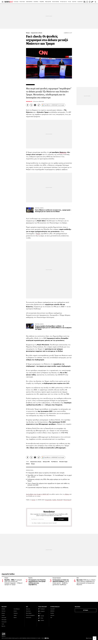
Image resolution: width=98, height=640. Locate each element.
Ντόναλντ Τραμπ (63, 461)
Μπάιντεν (63, 152)
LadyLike (52, 615)
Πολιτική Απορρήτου (30, 615)
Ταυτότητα (28, 611)
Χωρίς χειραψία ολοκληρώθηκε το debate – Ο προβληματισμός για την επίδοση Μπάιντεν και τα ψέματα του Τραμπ (53, 327)
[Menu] (3, 2)
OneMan (52, 613)
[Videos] (87, 2)
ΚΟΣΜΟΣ (36, 1)
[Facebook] (27, 105)
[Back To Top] (94, 638)
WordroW (59, 499)
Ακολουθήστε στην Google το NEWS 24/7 (37, 494)
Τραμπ (38, 233)
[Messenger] (35, 105)
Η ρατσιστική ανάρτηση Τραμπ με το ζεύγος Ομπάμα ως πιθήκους (47, 487)
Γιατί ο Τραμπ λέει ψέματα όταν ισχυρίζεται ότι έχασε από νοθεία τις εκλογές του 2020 (48, 484)
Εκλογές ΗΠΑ (46, 461)
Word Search (67, 499)
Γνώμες (3, 615)
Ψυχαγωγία (4, 621)
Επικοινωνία (28, 617)
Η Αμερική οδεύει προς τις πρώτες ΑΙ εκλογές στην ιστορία (45, 473)
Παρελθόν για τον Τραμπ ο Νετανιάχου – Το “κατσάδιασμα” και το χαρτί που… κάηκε (49, 476)
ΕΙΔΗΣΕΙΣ (80, 1)
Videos (15, 615)
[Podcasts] (90, 2)
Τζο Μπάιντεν (54, 461)
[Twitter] (31, 105)
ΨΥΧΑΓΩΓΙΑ (63, 1)
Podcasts (16, 613)
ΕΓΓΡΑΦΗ (85, 610)
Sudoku (54, 499)
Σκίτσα (15, 611)
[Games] (92, 2)
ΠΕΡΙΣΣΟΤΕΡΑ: (29, 470)
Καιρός (74, 1)
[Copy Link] (38, 105)
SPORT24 (52, 611)
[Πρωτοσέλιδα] (84, 2)
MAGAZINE (48, 1)
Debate (28, 463)
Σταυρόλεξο (48, 499)
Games (33, 499)
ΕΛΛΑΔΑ (16, 1)
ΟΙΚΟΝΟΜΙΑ (29, 1)
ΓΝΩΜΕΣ (41, 1)
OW (51, 617)
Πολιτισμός (4, 619)
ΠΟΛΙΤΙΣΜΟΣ (55, 1)
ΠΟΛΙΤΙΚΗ (22, 1)
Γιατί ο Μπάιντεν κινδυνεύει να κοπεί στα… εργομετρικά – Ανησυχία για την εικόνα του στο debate (53, 210)
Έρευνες (3, 626)
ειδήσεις (66, 494)
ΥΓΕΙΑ (69, 1)
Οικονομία (4, 617)
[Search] (95, 2)
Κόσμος (28, 32)
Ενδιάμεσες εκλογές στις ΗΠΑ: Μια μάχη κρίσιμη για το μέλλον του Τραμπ (48, 480)
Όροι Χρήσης (28, 613)
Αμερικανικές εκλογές (36, 32)
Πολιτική (3, 611)
